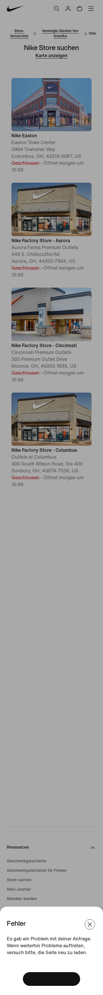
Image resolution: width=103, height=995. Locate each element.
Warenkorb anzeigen (51, 978)
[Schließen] (90, 924)
